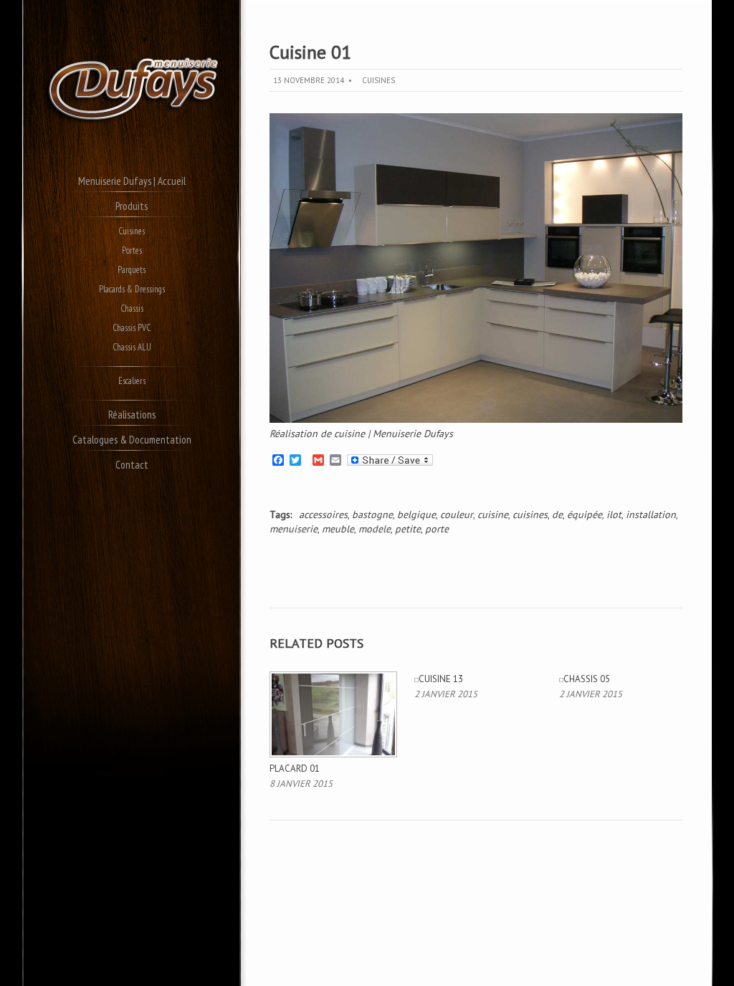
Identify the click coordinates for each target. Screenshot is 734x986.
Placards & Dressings (132, 289)
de (557, 514)
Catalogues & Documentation (131, 439)
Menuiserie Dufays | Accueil (132, 181)
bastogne (372, 514)
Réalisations (132, 414)
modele (374, 528)
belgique (416, 514)
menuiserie (294, 528)
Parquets (132, 270)
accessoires (323, 514)
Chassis (131, 308)
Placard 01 (295, 768)
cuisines (530, 514)
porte (437, 528)
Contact (131, 465)
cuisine (492, 514)
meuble (338, 528)
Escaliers (132, 381)
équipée (584, 514)
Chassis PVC (132, 328)
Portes (132, 250)
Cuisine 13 (441, 679)
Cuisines (131, 231)
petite (408, 528)
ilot (613, 514)
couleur (456, 514)
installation (651, 514)
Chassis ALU (132, 347)
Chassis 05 (586, 679)
